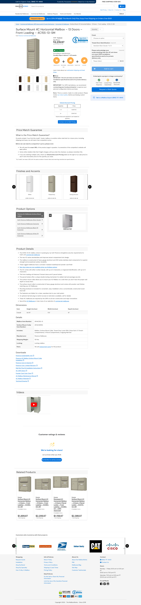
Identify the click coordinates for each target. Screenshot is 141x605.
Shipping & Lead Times (51, 567)
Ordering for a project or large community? (108, 76)
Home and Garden (66, 14)
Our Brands (77, 14)
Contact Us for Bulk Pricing (67, 122)
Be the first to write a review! (51, 460)
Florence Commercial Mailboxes (27, 36)
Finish (94, 35)
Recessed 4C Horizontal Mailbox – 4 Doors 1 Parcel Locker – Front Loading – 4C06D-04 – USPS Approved (60, 505)
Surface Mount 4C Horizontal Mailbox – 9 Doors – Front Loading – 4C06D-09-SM (42, 503)
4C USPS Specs (20, 371)
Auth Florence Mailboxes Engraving (28, 224)
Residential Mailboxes (22, 14)
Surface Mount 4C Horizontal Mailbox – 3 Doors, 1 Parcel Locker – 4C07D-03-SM (78, 503)
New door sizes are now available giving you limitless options (38, 267)
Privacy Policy (48, 562)
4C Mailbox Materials (22, 378)
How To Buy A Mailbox (23, 570)
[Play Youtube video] (33, 404)
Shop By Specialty (21, 567)
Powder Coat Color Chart (23, 373)
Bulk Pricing (103, 10)
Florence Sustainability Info (24, 355)
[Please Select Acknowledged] (106, 61)
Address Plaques (52, 14)
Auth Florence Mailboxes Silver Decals (29, 220)
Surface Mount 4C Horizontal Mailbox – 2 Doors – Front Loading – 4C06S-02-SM (24, 503)
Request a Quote (37, 18)
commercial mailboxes (33, 255)
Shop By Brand (20, 565)
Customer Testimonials (79, 570)
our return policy (63, 95)
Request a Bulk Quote (107, 89)
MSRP (60, 18)
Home (17, 24)
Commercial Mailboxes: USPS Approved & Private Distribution (37, 24)
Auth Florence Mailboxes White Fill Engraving (27, 234)
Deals (122, 14)
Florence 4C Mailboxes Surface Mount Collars (29, 215)
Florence (20, 497)
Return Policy (48, 560)
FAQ (73, 562)
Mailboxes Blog (76, 565)
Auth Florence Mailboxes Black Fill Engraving (27, 229)
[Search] (114, 6)
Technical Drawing (21, 381)
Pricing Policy (48, 570)
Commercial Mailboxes (38, 14)
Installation (19, 562)
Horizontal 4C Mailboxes (62, 24)
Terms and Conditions (50, 565)
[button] (121, 6)
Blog (124, 10)
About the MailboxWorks (79, 560)
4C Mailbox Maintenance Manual (26, 376)
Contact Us (118, 10)
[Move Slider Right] (90, 187)
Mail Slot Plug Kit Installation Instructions (28, 368)
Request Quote (20, 560)
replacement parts (45, 347)
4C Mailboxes (30, 301)
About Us (110, 10)
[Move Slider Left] (14, 187)
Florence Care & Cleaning (24, 363)
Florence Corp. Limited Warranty (26, 365)
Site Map (74, 567)
